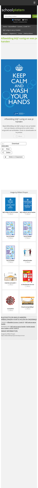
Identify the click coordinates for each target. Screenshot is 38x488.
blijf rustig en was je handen (12, 30)
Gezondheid (12, 26)
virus (2, 328)
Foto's (26, 20)
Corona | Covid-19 (23, 26)
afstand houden (27, 260)
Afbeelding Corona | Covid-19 (15, 322)
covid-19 (16, 328)
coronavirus (10, 308)
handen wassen (30, 326)
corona (11, 328)
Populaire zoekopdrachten (20, 22)
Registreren (13, 33)
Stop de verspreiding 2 (27, 307)
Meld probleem (28, 33)
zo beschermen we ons (27, 284)
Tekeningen (17, 20)
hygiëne (6, 328)
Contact (20, 33)
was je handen (10, 236)
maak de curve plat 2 (10, 283)
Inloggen (5, 33)
